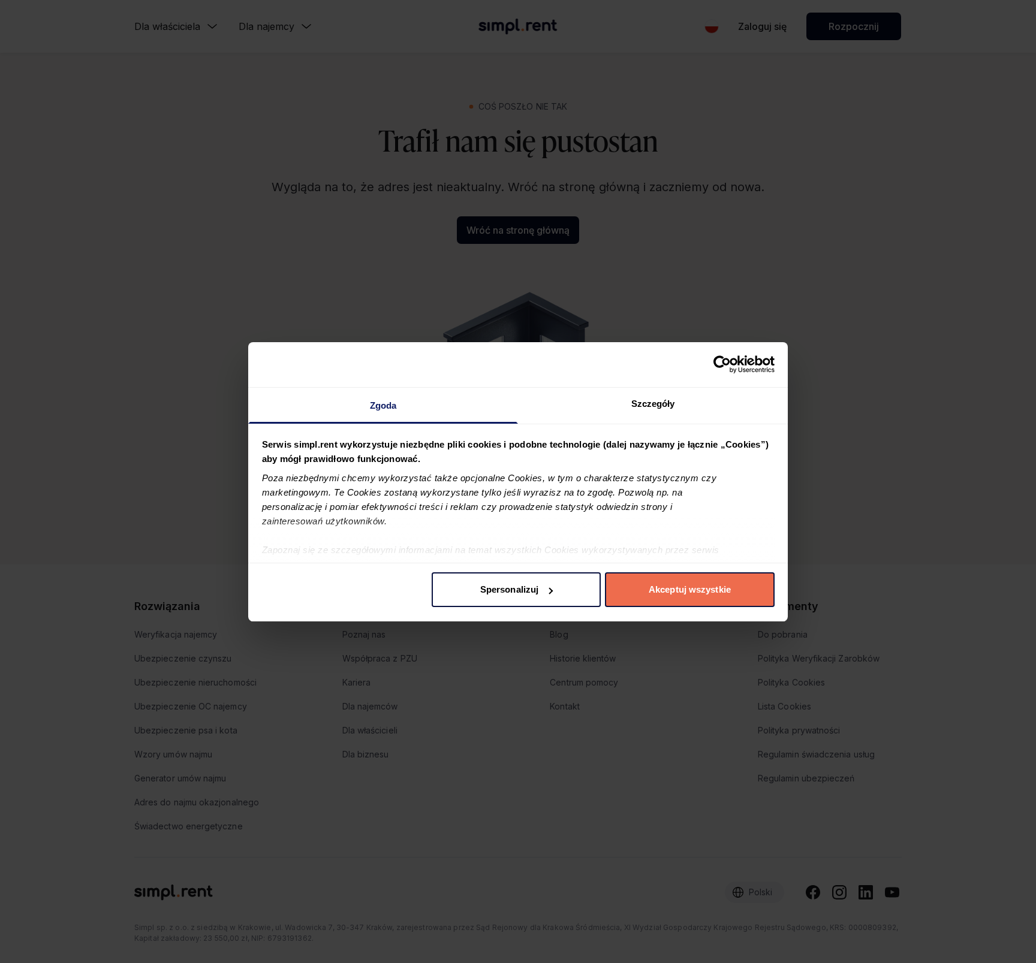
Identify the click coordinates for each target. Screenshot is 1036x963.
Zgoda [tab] (383, 405)
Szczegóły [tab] (653, 404)
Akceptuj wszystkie (690, 589)
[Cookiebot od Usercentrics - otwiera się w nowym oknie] (722, 364)
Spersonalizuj (509, 589)
